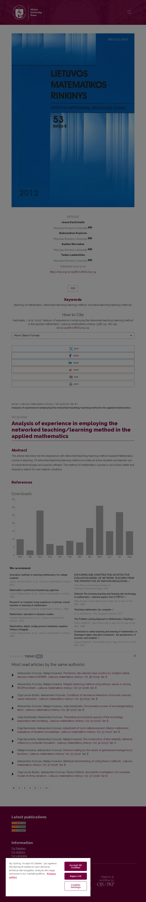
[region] (48, 877)
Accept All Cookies (75, 866)
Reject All (75, 876)
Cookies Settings (76, 886)
